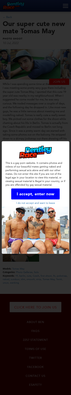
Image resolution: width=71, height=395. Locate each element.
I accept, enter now (35, 194)
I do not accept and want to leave (35, 202)
